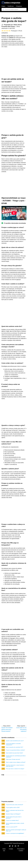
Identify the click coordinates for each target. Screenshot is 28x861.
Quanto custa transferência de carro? (15, 740)
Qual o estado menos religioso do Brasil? (15, 762)
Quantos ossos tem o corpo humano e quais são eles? (15, 765)
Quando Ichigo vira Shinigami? (13, 814)
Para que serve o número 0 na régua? (15, 768)
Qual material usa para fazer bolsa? (14, 752)
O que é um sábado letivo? (12, 820)
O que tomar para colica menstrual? (14, 804)
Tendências (10, 6)
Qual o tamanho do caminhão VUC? (14, 747)
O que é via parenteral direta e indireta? (15, 750)
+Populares (19, 6)
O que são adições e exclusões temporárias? (13, 744)
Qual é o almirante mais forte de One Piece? (15, 811)
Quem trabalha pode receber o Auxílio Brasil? (15, 824)
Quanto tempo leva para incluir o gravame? (14, 817)
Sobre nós (4, 849)
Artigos (3, 6)
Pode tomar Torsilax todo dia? (13, 759)
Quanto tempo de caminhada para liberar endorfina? (16, 756)
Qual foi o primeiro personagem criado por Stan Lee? (16, 830)
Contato (11, 848)
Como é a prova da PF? (11, 826)
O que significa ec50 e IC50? (13, 807)
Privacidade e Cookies (21, 849)
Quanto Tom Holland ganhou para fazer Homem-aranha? (6, 729)
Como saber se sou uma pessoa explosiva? (21, 729)
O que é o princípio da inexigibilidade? (15, 833)
